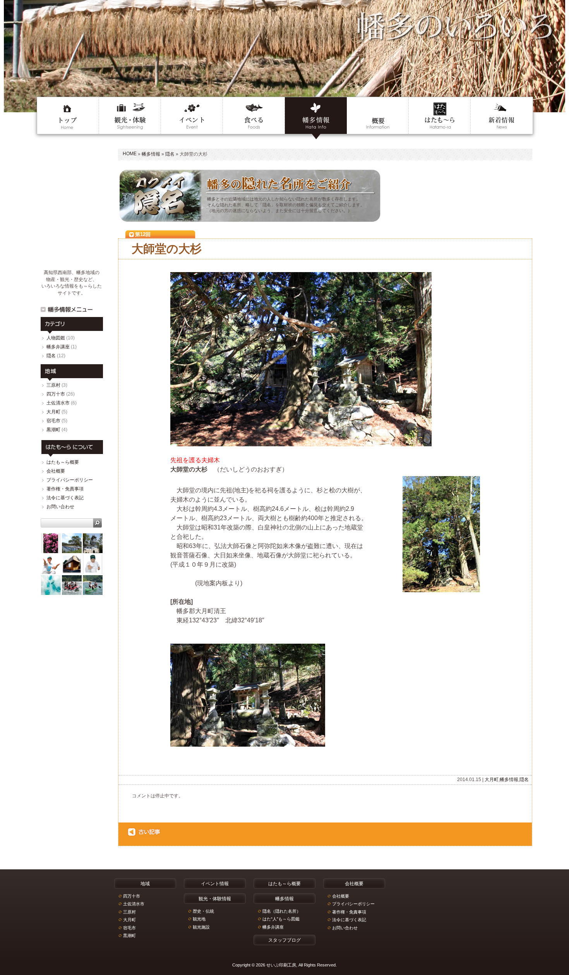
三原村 (53, 385)
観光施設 (201, 927)
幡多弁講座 (58, 347)
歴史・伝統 (203, 911)
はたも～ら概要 (62, 462)
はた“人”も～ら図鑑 (281, 919)
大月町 (492, 779)
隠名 (170, 154)
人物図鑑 (55, 338)
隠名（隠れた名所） (281, 911)
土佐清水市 (58, 403)
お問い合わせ (60, 506)
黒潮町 (53, 429)
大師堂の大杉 (167, 248)
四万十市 (55, 394)
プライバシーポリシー (69, 480)
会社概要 (55, 471)
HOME (130, 153)
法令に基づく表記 (65, 497)
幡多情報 (151, 154)
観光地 (199, 919)
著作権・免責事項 (65, 489)
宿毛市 (53, 420)
